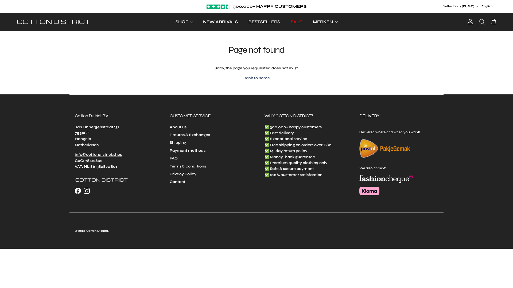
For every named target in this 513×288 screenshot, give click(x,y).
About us (178, 127)
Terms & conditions (188, 166)
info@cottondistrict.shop (98, 154)
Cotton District (97, 231)
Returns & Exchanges (190, 135)
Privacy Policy (183, 174)
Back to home (256, 78)
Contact (177, 181)
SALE (296, 21)
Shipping (178, 142)
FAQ (174, 158)
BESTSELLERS (264, 21)
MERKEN (323, 21)
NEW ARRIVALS (220, 21)
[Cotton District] (53, 22)
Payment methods (187, 150)
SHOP (182, 21)
